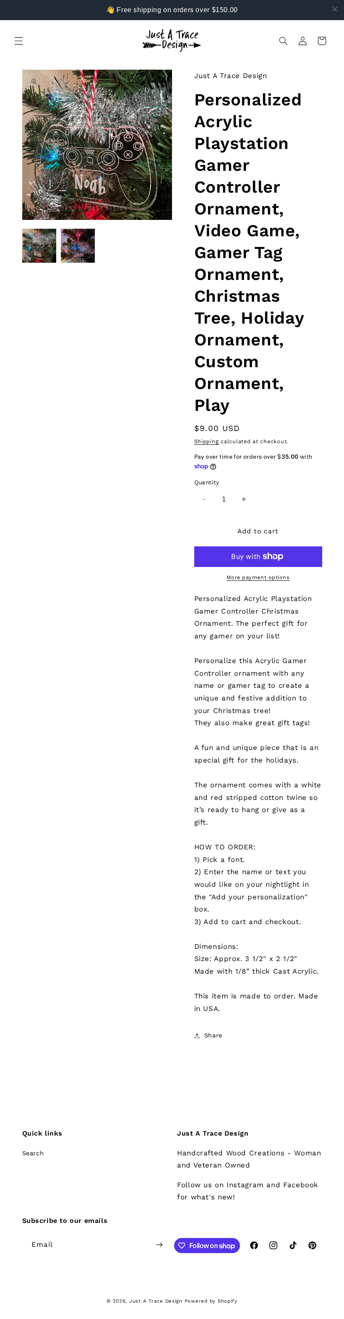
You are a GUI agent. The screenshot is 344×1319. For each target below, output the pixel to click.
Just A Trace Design (155, 1301)
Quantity (206, 482)
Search (33, 1153)
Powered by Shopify (211, 1301)
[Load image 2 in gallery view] (78, 246)
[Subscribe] (159, 1244)
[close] (334, 9)
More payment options (258, 577)
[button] (18, 40)
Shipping (206, 441)
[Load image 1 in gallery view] (39, 246)
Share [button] (213, 1035)
